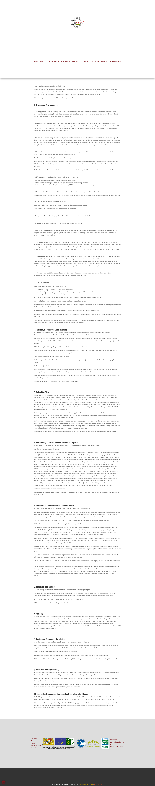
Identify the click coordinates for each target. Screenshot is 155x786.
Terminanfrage (114, 61)
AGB (111, 744)
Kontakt (33, 748)
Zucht (32, 741)
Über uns (75, 61)
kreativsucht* (98, 784)
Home (36, 61)
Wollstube (95, 61)
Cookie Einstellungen (116, 747)
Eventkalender (54, 61)
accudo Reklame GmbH (85, 784)
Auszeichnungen (36, 745)
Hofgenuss (84, 61)
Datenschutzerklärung (117, 742)
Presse (33, 743)
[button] (3, 782)
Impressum (113, 740)
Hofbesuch (64, 61)
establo (42, 61)
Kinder (103, 61)
